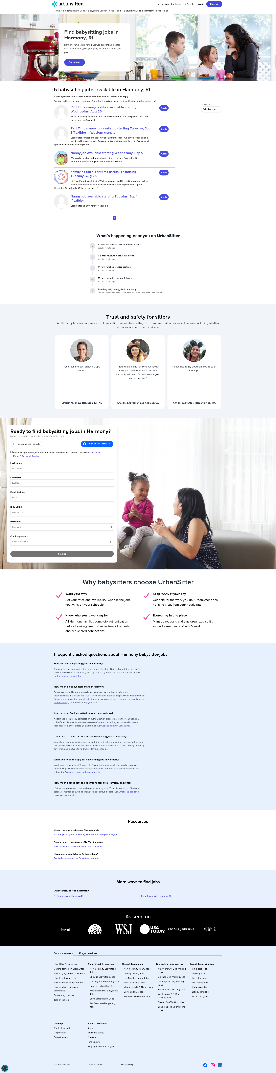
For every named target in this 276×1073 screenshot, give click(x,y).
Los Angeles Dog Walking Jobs (171, 983)
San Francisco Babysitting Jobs (102, 1005)
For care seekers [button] (63, 953)
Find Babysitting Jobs (74, 10)
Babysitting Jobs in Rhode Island (104, 10)
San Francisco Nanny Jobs (137, 996)
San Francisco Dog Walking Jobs (171, 1008)
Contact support (62, 1028)
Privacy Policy (127, 1064)
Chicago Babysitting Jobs (102, 976)
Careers (92, 1037)
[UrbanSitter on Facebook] (203, 1065)
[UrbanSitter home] (68, 4)
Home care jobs (200, 996)
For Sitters (176, 4)
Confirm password (19, 536)
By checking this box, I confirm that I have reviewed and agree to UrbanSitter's (56, 454)
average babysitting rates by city (74, 699)
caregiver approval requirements (83, 772)
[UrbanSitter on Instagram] (211, 1065)
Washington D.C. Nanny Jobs (138, 987)
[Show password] (111, 527)
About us (92, 1028)
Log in (201, 4)
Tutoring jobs (198, 973)
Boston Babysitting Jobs (102, 998)
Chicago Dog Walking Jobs (171, 976)
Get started (74, 62)
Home (57, 10)
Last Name (15, 477)
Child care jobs (199, 968)
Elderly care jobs (200, 991)
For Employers (163, 4)
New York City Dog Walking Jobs (172, 970)
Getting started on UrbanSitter (69, 968)
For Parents (188, 4)
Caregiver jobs (199, 987)
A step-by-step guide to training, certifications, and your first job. (85, 834)
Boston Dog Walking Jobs (171, 1002)
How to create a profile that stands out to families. (78, 846)
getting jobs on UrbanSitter (67, 676)
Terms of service (95, 1064)
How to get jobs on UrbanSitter (69, 973)
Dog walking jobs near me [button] (169, 964)
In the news (94, 1041)
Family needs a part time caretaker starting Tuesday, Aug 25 (103, 174)
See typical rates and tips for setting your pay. (76, 858)
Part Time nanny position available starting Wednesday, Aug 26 (104, 109)
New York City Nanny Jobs (137, 968)
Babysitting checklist (64, 995)
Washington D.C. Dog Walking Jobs (169, 996)
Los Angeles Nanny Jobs (136, 978)
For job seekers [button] (88, 953)
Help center (60, 1032)
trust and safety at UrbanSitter (115, 725)
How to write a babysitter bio (68, 982)
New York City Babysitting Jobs (103, 970)
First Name (16, 463)
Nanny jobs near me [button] (132, 964)
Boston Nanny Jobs (133, 991)
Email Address (17, 492)
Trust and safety (96, 1032)
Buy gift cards (61, 1037)
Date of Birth (16, 507)
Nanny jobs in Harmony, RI (70, 896)
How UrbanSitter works (65, 964)
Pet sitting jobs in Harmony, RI (156, 896)
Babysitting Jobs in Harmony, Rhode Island (146, 10)
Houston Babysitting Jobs (102, 986)
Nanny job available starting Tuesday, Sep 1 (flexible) (104, 198)
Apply (164, 108)
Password (15, 521)
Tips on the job (61, 999)
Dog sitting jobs (200, 982)
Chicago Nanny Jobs (134, 973)
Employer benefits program (101, 1046)
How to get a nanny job (65, 978)
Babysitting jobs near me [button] (101, 964)
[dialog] (4, 1068)
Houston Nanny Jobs (134, 982)
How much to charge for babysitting (66, 989)
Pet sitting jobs (199, 978)
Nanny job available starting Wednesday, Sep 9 (107, 153)
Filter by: (206, 105)
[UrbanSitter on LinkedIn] (218, 1065)
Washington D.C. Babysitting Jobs (104, 992)
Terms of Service (30, 456)
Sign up (214, 4)
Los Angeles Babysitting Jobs (104, 981)
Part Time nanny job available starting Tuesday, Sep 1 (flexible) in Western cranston (111, 130)
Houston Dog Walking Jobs (171, 989)
